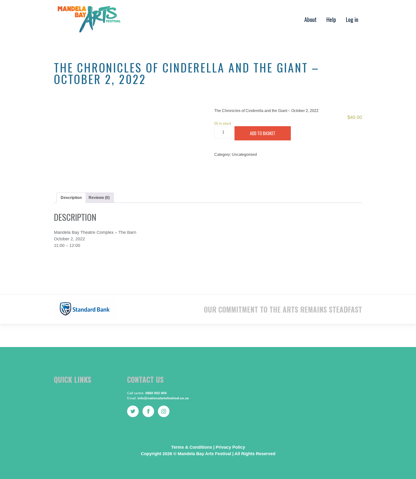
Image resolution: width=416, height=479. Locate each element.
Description (71, 198)
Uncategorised (244, 154)
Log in (352, 19)
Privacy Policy (230, 447)
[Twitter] (133, 411)
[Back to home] (89, 19)
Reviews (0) (99, 198)
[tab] (71, 198)
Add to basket (262, 133)
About (310, 19)
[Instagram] (163, 411)
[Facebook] (148, 411)
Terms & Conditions (191, 447)
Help (331, 19)
